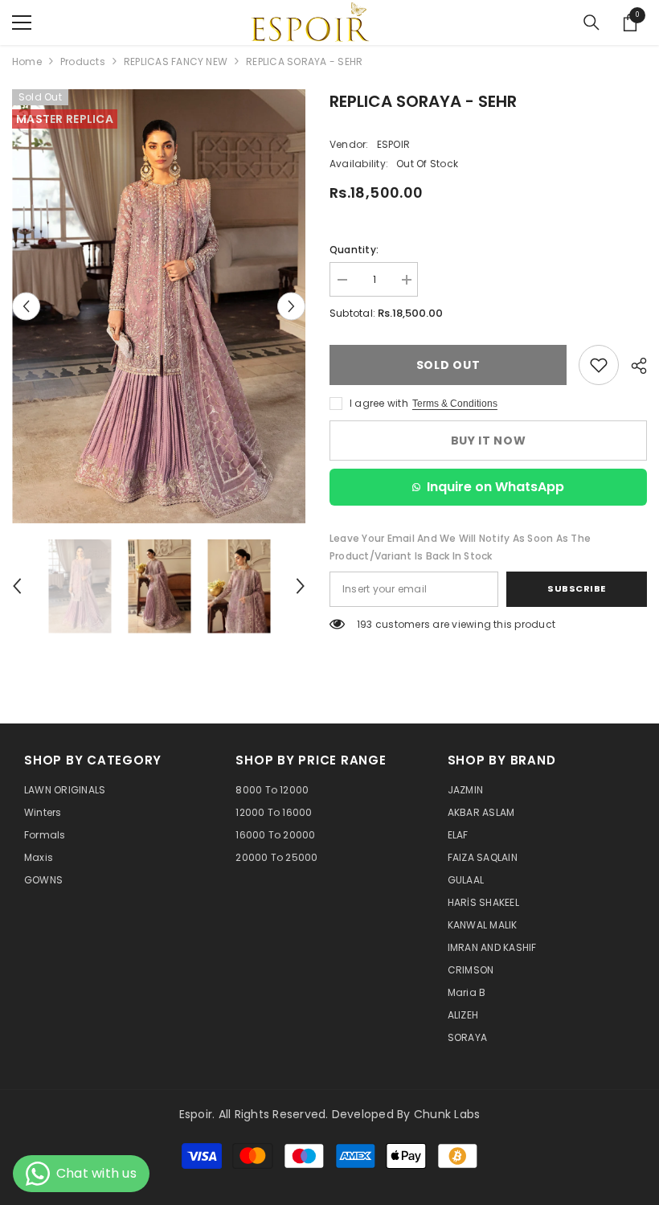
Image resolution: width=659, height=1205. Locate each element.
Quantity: (354, 249)
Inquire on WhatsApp (495, 486)
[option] (158, 306)
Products (82, 61)
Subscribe (576, 588)
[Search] (591, 22)
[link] (599, 365)
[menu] (21, 22)
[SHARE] (633, 365)
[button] (26, 306)
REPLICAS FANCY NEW (175, 61)
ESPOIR (393, 144)
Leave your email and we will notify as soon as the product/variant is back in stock (460, 547)
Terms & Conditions (454, 403)
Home (27, 61)
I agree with (379, 403)
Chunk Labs (447, 1114)
